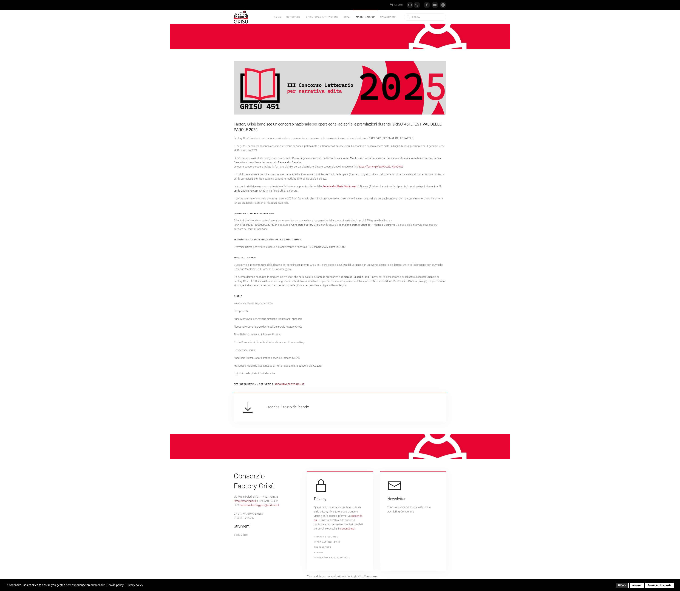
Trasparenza (322, 547)
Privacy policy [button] (134, 585)
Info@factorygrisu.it (245, 501)
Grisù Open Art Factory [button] (322, 17)
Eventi (398, 5)
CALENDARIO (388, 17)
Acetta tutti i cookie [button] (659, 585)
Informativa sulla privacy (332, 557)
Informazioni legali (327, 542)
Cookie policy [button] (115, 585)
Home (277, 17)
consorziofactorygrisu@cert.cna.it (259, 505)
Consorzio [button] (293, 17)
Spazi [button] (347, 17)
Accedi (318, 552)
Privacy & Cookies (326, 537)
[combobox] (425, 17)
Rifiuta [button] (622, 585)
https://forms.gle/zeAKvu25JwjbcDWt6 (380, 166)
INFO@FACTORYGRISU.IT (289, 384)
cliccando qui (347, 528)
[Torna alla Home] (241, 17)
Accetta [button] (636, 585)
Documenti (241, 535)
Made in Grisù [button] (365, 17)
